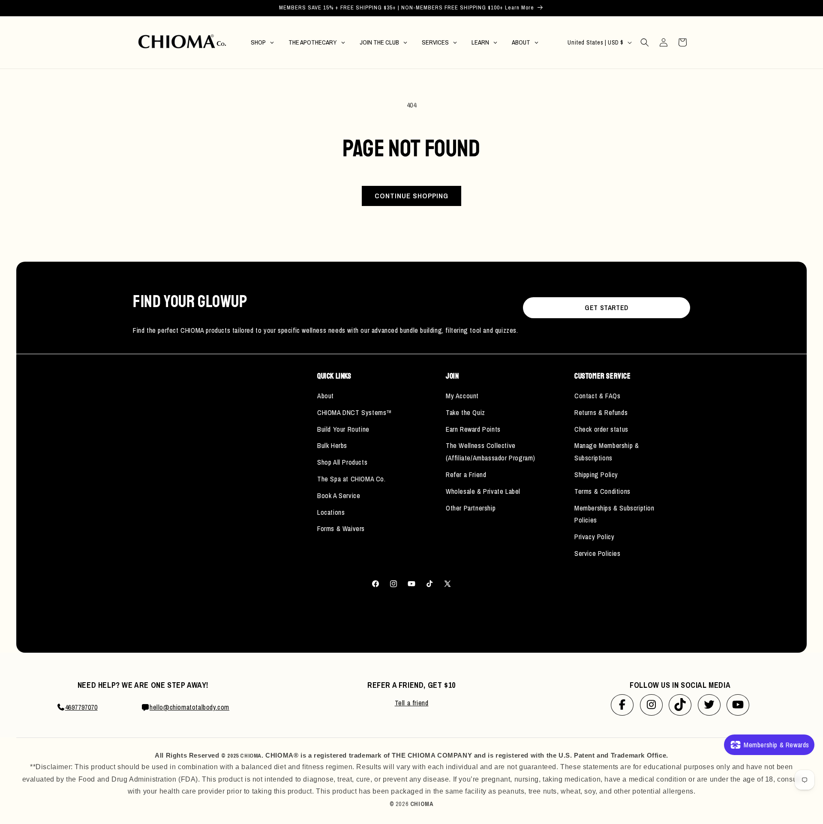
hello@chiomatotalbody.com (189, 707)
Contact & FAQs (597, 395)
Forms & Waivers (341, 528)
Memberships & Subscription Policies (614, 514)
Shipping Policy (596, 474)
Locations (331, 512)
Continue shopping (411, 195)
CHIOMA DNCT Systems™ (354, 412)
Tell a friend (412, 703)
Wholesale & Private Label (483, 491)
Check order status (601, 429)
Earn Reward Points (473, 429)
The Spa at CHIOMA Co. (351, 479)
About (325, 395)
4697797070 (81, 707)
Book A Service (338, 495)
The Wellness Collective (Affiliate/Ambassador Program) (490, 452)
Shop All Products (342, 462)
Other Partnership (471, 508)
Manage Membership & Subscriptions (606, 452)
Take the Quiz (465, 412)
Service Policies (597, 553)
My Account (462, 395)
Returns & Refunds (601, 412)
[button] (644, 42)
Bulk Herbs (332, 445)
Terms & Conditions (602, 491)
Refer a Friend (466, 474)
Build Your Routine (343, 429)
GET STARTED (606, 307)
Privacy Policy (594, 536)
